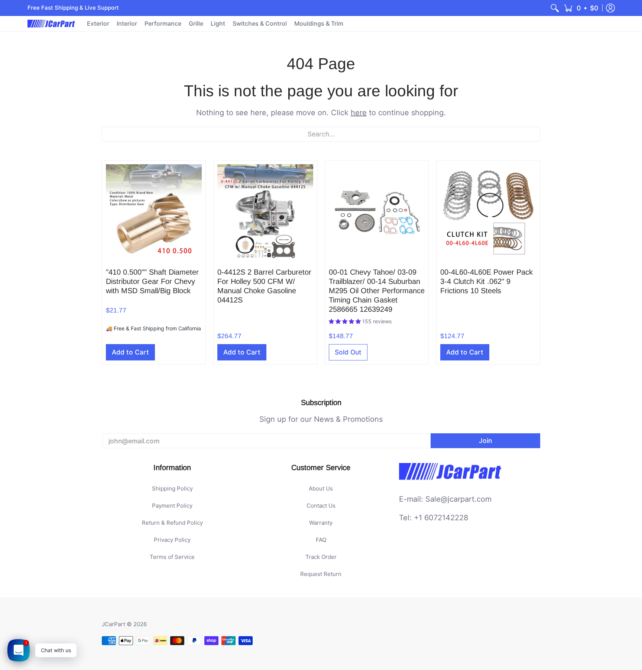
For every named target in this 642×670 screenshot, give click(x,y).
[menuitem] (554, 8)
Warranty (321, 522)
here (359, 112)
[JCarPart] (51, 23)
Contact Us (321, 505)
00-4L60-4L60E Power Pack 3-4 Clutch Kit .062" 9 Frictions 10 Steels (486, 281)
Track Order (321, 556)
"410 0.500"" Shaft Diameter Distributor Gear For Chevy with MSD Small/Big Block (152, 281)
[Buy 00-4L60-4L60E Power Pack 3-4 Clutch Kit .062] (488, 212)
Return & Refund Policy (172, 522)
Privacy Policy (172, 539)
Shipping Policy (172, 488)
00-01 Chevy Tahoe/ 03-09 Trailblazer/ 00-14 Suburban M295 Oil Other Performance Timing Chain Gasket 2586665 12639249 (377, 290)
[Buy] (154, 212)
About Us (321, 488)
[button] (580, 8)
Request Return (320, 573)
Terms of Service (172, 556)
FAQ (321, 539)
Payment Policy (172, 505)
